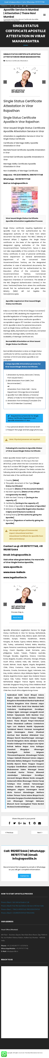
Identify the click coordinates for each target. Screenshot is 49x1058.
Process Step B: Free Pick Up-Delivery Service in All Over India (22, 906)
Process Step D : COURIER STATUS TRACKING (17, 913)
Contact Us (24, 876)
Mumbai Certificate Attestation (17, 61)
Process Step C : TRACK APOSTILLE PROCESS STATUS (20, 909)
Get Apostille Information (18, 91)
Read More (17, 617)
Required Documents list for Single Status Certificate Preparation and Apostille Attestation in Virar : (23, 418)
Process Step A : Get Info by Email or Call (15, 902)
